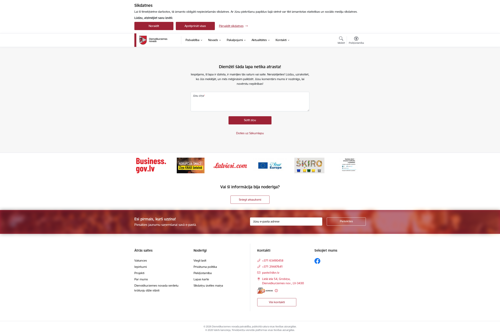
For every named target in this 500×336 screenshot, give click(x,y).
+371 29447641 (272, 266)
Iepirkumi (140, 267)
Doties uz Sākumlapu (250, 133)
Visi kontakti (277, 302)
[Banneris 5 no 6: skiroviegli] (309, 165)
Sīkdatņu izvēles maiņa (208, 285)
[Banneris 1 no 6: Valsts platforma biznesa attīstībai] (151, 165)
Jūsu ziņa (198, 95)
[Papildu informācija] (276, 290)
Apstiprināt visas (195, 26)
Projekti (139, 273)
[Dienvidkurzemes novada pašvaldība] (158, 40)
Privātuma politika (205, 267)
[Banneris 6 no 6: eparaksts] (348, 165)
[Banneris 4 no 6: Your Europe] (270, 165)
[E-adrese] (265, 290)
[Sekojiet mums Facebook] (317, 261)
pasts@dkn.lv (270, 272)
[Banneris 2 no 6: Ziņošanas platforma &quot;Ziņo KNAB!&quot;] (190, 165)
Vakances (140, 260)
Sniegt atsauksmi (250, 199)
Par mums (141, 279)
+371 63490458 (272, 260)
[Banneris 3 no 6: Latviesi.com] (230, 165)
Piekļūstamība (203, 273)
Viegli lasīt (200, 260)
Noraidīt (154, 26)
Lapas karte (201, 279)
